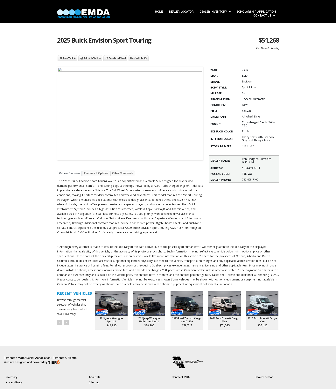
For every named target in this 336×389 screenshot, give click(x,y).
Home (159, 11)
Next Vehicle (136, 58)
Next (66, 322)
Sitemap (94, 382)
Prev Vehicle (69, 58)
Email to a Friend (117, 58)
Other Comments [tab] (122, 173)
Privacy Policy (14, 382)
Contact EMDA (181, 377)
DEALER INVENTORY (213, 11)
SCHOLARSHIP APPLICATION (256, 11)
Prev (59, 322)
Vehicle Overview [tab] (69, 173)
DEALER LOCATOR (181, 11)
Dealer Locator (264, 377)
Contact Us (262, 15)
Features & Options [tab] (96, 173)
